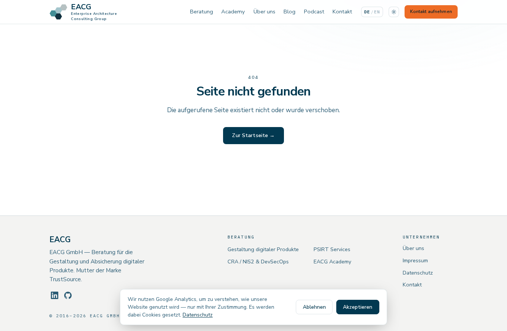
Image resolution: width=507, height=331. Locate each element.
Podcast (314, 11)
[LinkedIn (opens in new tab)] (54, 295)
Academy (233, 11)
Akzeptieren (357, 307)
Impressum (415, 260)
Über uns (264, 11)
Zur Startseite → (253, 135)
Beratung (201, 11)
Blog (289, 11)
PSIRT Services (332, 249)
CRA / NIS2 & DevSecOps (258, 261)
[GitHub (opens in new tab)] (68, 295)
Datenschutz (418, 272)
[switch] (394, 12)
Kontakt (342, 11)
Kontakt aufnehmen (431, 11)
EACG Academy (332, 261)
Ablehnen (314, 307)
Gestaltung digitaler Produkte (263, 249)
